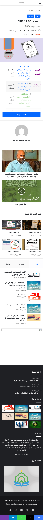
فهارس (30, 16)
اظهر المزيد (22, 114)
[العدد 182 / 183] (11, 244)
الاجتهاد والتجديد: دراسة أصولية (16, 306)
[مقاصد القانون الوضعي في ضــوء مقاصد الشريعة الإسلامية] (33, 285)
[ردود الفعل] (33, 297)
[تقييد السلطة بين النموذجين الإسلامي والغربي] (33, 275)
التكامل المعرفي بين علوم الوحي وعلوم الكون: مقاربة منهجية (15, 318)
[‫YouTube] (21, 454)
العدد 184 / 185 (35, 251)
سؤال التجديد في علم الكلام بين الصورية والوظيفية (24, 86)
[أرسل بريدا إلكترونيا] (24, 31)
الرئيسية (36, 11)
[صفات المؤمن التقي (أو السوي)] (8, 416)
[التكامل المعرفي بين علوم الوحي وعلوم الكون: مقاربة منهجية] (33, 317)
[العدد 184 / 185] (31, 244)
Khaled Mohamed (31, 31)
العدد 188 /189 (35, 232)
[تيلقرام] (15, 454)
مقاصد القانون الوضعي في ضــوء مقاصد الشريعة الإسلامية (15, 285)
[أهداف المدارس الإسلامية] (21, 424)
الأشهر (36, 264)
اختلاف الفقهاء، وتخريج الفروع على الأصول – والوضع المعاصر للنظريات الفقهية (24, 72)
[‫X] (24, 454)
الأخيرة (21, 264)
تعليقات (7, 264)
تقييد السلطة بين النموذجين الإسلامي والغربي (15, 273)
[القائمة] (40, 3)
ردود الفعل (21, 294)
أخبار (30, 11)
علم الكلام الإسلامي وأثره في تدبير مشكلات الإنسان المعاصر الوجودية (24, 100)
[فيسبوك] (27, 454)
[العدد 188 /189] (31, 225)
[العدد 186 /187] (11, 225)
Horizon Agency (31, 504)
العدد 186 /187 (15, 232)
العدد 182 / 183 (14, 251)
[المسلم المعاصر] (21, 3)
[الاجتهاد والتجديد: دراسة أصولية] (33, 308)
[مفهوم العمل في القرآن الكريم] (35, 424)
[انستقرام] (18, 454)
